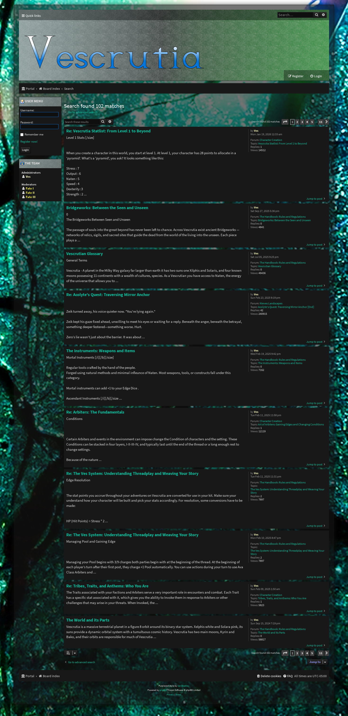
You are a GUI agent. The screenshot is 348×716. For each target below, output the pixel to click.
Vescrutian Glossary (269, 266)
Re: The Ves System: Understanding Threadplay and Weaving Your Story (132, 473)
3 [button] (302, 122)
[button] (285, 122)
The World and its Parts (271, 632)
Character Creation (271, 140)
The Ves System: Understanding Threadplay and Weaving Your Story (287, 491)
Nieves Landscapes (271, 303)
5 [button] (312, 122)
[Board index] (116, 45)
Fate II (30, 192)
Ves (256, 130)
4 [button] (307, 122)
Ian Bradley (183, 685)
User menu (33, 101)
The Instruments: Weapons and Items (280, 363)
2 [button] (297, 122)
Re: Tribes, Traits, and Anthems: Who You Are (107, 586)
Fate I (30, 188)
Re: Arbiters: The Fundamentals (95, 412)
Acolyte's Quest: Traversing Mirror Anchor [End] (286, 307)
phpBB (163, 690)
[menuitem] (316, 76)
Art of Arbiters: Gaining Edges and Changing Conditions (291, 424)
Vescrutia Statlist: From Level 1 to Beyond (282, 143)
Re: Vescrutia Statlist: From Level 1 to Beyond (108, 131)
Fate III (31, 197)
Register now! (29, 141)
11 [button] (320, 122)
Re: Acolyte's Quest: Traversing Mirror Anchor (108, 294)
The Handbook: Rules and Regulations (283, 216)
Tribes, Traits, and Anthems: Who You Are (282, 598)
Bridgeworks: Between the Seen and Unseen (284, 220)
